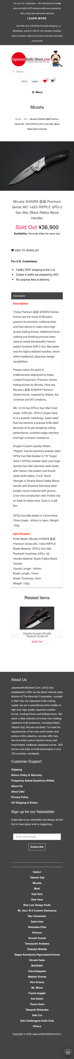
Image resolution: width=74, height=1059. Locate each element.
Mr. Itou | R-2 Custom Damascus (37, 910)
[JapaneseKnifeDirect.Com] (37, 59)
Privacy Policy (19, 797)
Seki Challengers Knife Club (37, 1021)
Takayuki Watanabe (37, 1009)
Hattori (37, 872)
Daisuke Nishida (37, 949)
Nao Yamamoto (37, 916)
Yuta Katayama (37, 971)
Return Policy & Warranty (26, 775)
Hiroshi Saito (37, 960)
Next (67, 168)
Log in (35, 81)
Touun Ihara (37, 1004)
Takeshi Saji (37, 877)
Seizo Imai (37, 921)
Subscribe (37, 846)
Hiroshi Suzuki (37, 938)
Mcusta (37, 107)
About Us (17, 786)
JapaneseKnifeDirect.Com (46, 1034)
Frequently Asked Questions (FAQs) (32, 780)
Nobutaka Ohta (37, 927)
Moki (37, 888)
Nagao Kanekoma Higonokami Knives (37, 954)
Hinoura (37, 932)
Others (37, 1026)
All (25, 118)
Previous (6, 168)
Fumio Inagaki (37, 993)
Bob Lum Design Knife (37, 905)
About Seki (17, 791)
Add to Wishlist (26, 250)
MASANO (37, 965)
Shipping (16, 769)
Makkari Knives (37, 976)
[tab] (37, 295)
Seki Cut (37, 1015)
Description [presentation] (19, 295)
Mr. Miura (37, 987)
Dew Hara (37, 899)
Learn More (37, 18)
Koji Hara (37, 894)
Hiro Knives (37, 982)
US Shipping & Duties (24, 802)
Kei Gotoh (37, 998)
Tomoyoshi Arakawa (37, 943)
